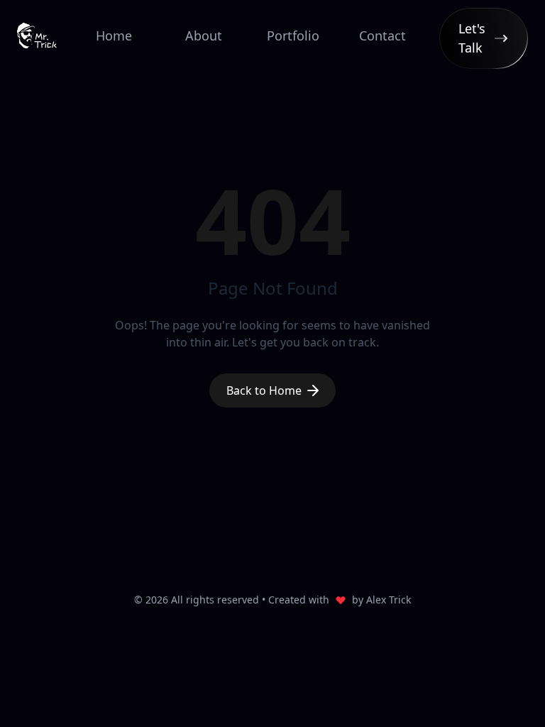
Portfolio (293, 35)
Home (114, 35)
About (203, 35)
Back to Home (264, 390)
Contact (382, 35)
